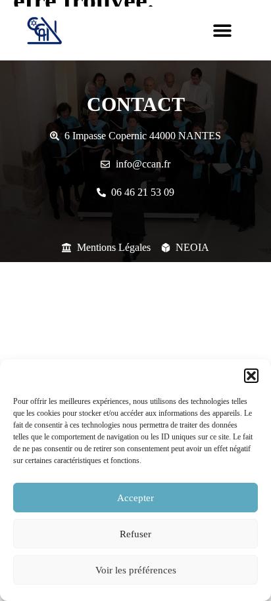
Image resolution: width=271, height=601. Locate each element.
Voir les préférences (135, 570)
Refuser (135, 534)
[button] (251, 375)
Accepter (135, 498)
